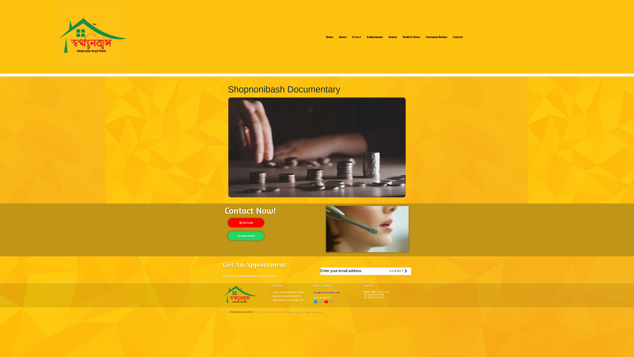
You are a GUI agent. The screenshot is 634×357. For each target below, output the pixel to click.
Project (356, 36)
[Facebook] (315, 302)
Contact (458, 36)
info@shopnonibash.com (327, 292)
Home (329, 36)
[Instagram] (331, 302)
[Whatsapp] (321, 302)
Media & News (411, 36)
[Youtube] (326, 302)
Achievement (375, 36)
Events (392, 36)
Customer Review (436, 36)
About (343, 36)
